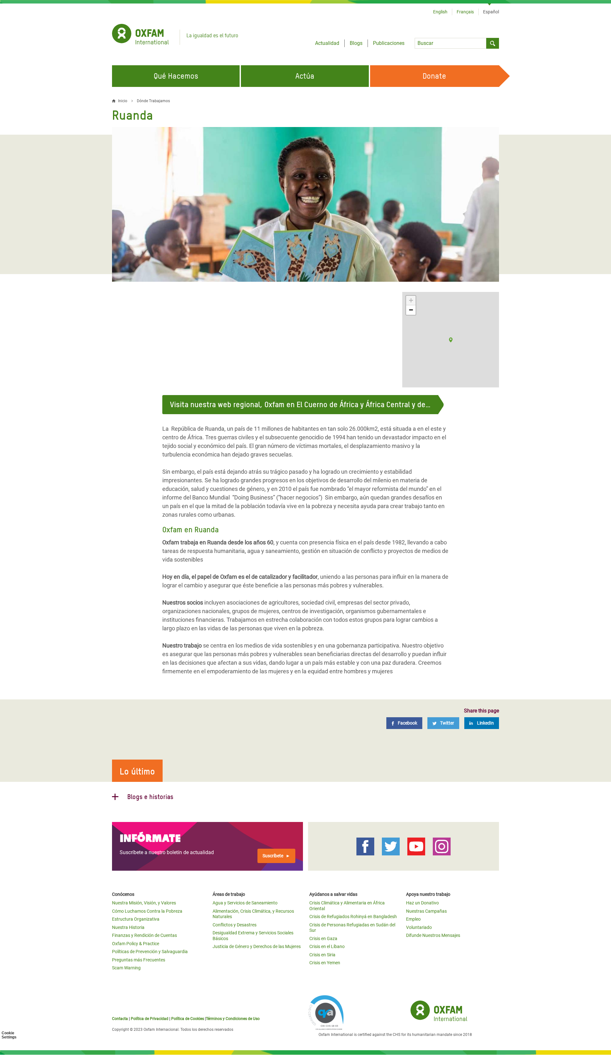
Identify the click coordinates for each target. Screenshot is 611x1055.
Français (465, 11)
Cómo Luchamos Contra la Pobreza (147, 911)
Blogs (356, 43)
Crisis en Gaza (323, 938)
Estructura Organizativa (135, 919)
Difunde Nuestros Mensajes (433, 935)
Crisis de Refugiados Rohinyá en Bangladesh (353, 916)
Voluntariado (419, 927)
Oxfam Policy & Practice (135, 943)
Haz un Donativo (422, 902)
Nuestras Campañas (426, 911)
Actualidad (327, 43)
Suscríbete (273, 855)
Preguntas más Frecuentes (138, 959)
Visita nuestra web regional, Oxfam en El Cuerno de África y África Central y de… (300, 404)
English (440, 11)
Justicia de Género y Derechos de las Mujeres (257, 946)
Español (491, 11)
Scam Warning (126, 967)
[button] (451, 339)
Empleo (413, 919)
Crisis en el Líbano (327, 946)
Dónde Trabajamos (153, 101)
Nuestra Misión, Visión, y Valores (144, 902)
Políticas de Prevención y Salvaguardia (150, 951)
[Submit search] (492, 43)
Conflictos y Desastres (234, 924)
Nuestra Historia (128, 927)
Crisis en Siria (322, 954)
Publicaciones (388, 43)
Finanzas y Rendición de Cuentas (144, 935)
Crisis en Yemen (324, 962)
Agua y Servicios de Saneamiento (245, 902)
